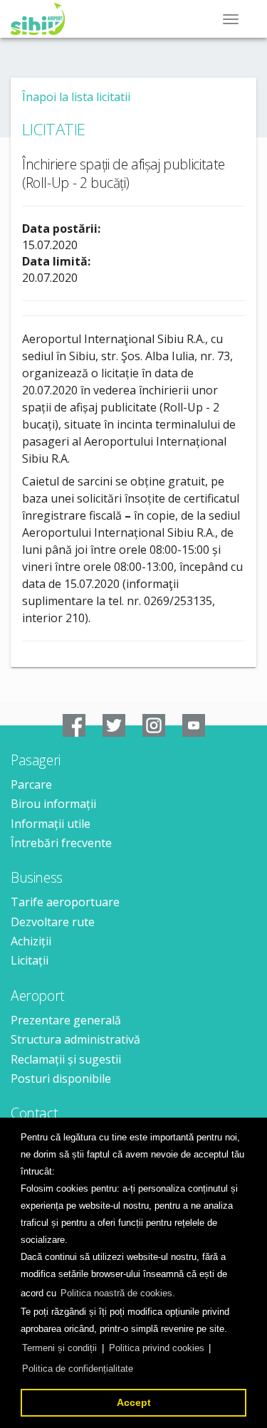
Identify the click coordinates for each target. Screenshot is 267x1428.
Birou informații (53, 804)
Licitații (29, 960)
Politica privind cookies (156, 1348)
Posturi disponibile (61, 1078)
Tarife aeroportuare (65, 902)
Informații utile (50, 823)
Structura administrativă (75, 1039)
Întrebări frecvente (61, 843)
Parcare (31, 784)
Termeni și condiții (59, 1348)
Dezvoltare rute (53, 922)
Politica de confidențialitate (77, 1368)
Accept (134, 1402)
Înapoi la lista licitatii (76, 97)
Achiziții (31, 941)
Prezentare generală (66, 1020)
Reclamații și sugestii (66, 1059)
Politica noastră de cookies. (118, 1293)
